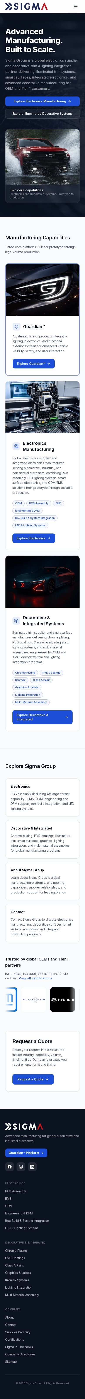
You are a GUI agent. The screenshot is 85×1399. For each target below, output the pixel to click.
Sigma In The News (19, 1347)
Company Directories (20, 1354)
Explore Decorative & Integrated (32, 717)
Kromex (20, 680)
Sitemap (11, 1361)
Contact (10, 1325)
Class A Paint (41, 680)
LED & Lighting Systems (30, 525)
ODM (18, 503)
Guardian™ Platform (24, 1153)
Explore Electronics (31, 538)
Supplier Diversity (18, 1332)
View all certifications (35, 978)
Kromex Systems (17, 1280)
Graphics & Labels (27, 687)
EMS (58, 503)
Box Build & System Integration (35, 518)
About (9, 1317)
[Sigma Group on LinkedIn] (32, 1166)
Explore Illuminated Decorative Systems (42, 113)
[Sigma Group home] (26, 6)
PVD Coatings (51, 672)
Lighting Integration (27, 694)
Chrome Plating (25, 672)
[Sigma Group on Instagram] (21, 1166)
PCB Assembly (38, 503)
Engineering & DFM (27, 510)
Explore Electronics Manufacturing (40, 101)
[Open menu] (76, 6)
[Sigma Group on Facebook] (9, 1166)
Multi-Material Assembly (31, 702)
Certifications (14, 1339)
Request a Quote (30, 1079)
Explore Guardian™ (31, 363)
